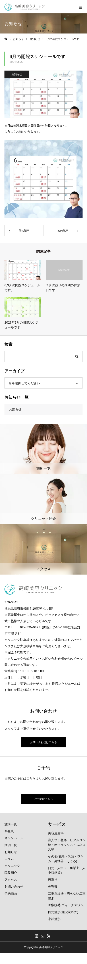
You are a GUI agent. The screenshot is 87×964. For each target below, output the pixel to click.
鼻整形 (52, 886)
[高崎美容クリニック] (24, 7)
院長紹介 (10, 872)
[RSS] (49, 936)
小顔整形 (54, 919)
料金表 (9, 831)
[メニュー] (80, 6)
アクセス (10, 879)
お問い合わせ (13, 886)
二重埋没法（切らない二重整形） (66, 896)
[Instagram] (37, 936)
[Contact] (43, 936)
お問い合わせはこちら (43, 742)
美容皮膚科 (56, 833)
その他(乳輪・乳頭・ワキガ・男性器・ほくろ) (65, 859)
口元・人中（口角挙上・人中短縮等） (66, 870)
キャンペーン (13, 838)
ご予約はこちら (43, 799)
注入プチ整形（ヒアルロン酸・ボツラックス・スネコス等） (66, 844)
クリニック (12, 866)
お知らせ (16, 74)
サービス (57, 824)
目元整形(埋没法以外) (63, 912)
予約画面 (10, 893)
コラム (9, 859)
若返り (52, 879)
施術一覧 (10, 824)
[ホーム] (5, 39)
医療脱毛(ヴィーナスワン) (66, 905)
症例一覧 (10, 845)
